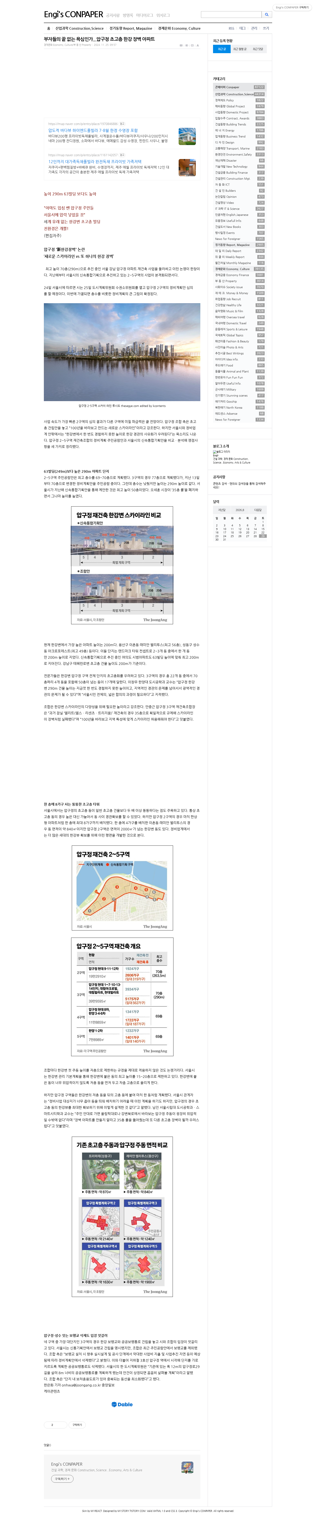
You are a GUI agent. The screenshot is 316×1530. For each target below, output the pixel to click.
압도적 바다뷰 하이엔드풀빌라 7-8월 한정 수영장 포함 (93, 130)
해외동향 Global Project (239, 106)
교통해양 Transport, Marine (239, 148)
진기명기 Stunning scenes (239, 395)
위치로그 (163, 15)
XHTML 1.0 (159, 1511)
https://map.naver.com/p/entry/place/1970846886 (83, 123)
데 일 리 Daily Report (239, 250)
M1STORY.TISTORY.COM (132, 1511)
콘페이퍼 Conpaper (239, 87)
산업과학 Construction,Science (79, 28)
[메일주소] (181, 47)
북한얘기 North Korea (239, 407)
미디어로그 (144, 15)
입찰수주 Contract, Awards (239, 118)
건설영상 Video (239, 202)
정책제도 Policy (239, 100)
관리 (254, 28)
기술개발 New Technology (239, 166)
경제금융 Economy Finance (239, 275)
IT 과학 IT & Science (239, 208)
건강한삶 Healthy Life (239, 305)
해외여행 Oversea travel (239, 317)
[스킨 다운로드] (197, 47)
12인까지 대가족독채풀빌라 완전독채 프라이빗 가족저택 (94, 161)
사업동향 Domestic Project (239, 112)
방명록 (128, 15)
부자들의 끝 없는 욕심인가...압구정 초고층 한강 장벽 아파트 (99, 39)
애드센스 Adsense (239, 413)
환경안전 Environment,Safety (239, 154)
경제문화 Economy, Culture (179, 28)
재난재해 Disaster (239, 160)
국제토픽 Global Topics (239, 335)
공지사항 (113, 15)
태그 (242, 28)
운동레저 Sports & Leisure (239, 329)
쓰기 (266, 28)
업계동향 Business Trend (239, 136)
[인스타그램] (192, 47)
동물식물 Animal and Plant (239, 371)
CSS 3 (174, 1511)
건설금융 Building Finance (239, 172)
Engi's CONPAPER (73, 14)
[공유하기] (57, 1425)
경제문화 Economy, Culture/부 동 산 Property (67, 44)
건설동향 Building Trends (239, 124)
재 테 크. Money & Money (239, 293)
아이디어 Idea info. (239, 359)
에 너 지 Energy (239, 130)
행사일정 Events (239, 232)
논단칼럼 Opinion (239, 196)
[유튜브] (187, 47)
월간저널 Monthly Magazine (239, 262)
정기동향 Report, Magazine (130, 28)
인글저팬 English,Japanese (239, 214)
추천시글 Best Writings (239, 353)
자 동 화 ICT (239, 184)
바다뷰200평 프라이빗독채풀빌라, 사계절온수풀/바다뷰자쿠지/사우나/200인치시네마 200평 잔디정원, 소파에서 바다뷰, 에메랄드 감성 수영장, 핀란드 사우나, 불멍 (108, 138)
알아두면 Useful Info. (239, 383)
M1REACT (96, 1511)
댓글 (46, 1445)
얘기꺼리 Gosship (239, 401)
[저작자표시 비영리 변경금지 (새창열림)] (91, 1425)
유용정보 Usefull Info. (239, 220)
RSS (231, 28)
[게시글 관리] (62, 1425)
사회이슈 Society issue (239, 287)
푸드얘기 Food (239, 365)
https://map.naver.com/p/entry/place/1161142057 (83, 155)
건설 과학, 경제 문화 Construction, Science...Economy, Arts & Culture (96, 1470)
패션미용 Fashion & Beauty (239, 341)
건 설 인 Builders (239, 190)
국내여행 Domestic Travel (239, 323)
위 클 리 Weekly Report (239, 256)
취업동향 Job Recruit (239, 299)
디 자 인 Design (239, 142)
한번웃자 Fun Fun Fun (239, 377)
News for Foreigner (239, 238)
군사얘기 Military (239, 389)
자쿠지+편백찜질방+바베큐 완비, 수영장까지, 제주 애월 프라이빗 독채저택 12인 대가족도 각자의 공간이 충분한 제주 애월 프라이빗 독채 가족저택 (108, 169)
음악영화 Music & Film (239, 311)
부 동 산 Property (239, 281)
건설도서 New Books (239, 226)
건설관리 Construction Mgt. (239, 178)
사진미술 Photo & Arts (239, 347)
